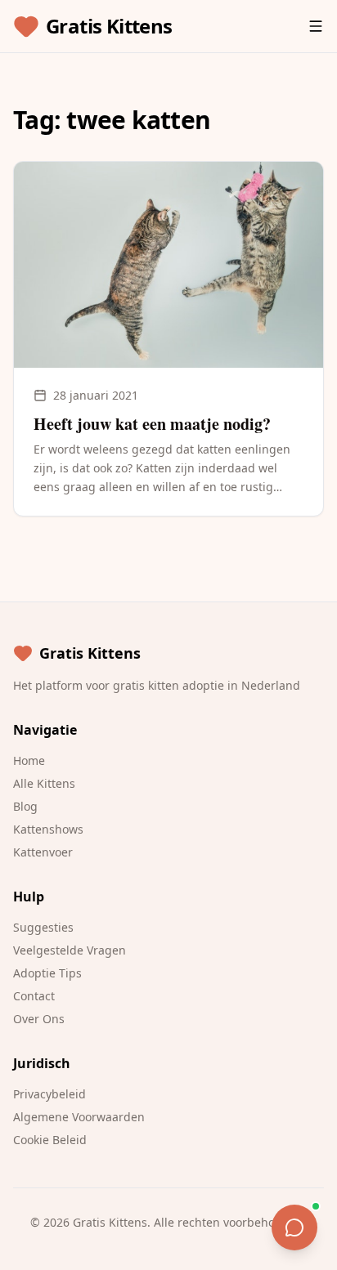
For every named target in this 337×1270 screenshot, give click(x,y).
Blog (25, 806)
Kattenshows (48, 829)
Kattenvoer (43, 852)
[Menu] (316, 26)
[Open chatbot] (294, 1227)
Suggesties (43, 927)
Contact (34, 996)
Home (29, 760)
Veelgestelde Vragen (69, 950)
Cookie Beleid (50, 1139)
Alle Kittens (44, 783)
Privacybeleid (49, 1094)
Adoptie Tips (47, 973)
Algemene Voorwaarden (79, 1117)
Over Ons (39, 1018)
